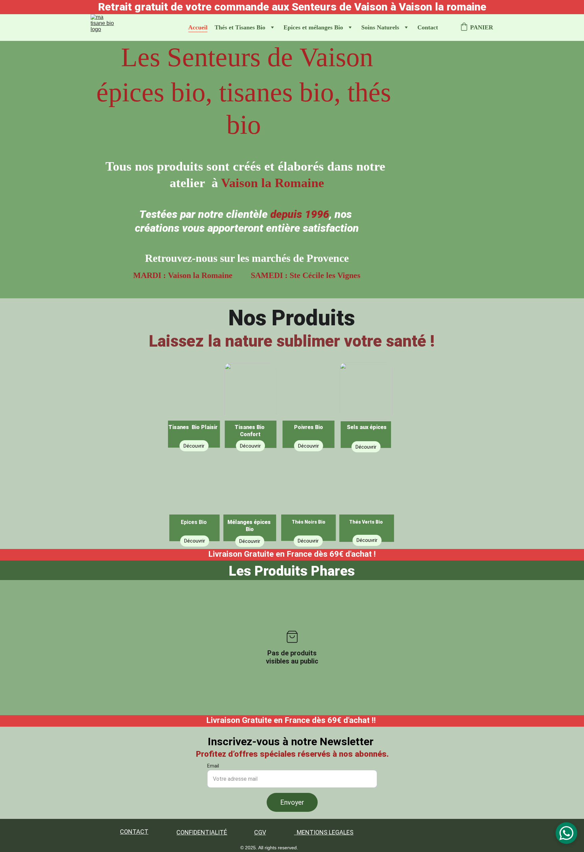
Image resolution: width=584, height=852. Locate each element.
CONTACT (134, 831)
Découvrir (367, 540)
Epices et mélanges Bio (313, 27)
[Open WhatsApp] (566, 833)
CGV (260, 832)
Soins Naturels (380, 27)
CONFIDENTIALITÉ (201, 832)
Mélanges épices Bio (249, 525)
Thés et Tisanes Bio (240, 27)
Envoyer (292, 802)
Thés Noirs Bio (308, 522)
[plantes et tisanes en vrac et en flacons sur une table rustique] (194, 403)
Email (213, 766)
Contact (427, 27)
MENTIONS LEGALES (325, 832)
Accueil (198, 27)
